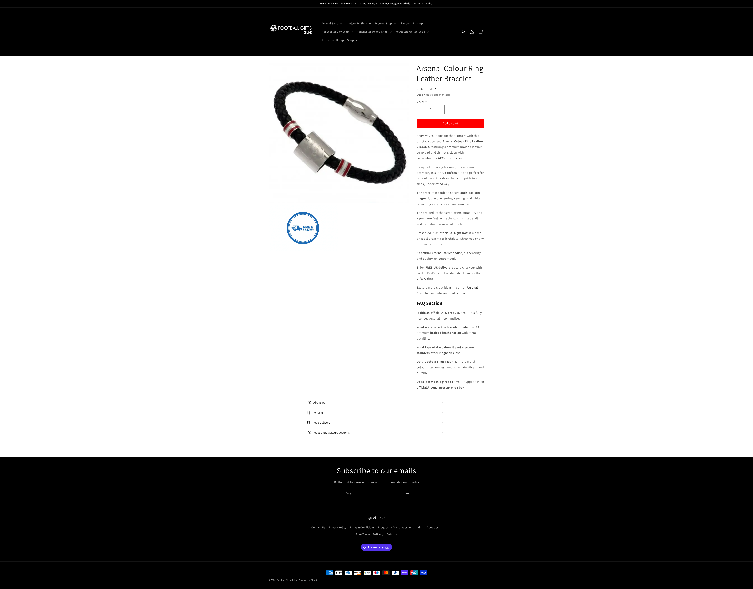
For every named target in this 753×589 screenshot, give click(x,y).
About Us (433, 527)
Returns (392, 534)
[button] (331, 23)
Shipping (422, 94)
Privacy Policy (337, 527)
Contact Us (318, 527)
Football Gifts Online (287, 580)
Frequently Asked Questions (396, 527)
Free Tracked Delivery (369, 534)
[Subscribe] (407, 493)
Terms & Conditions (362, 527)
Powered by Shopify (309, 580)
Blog (420, 527)
